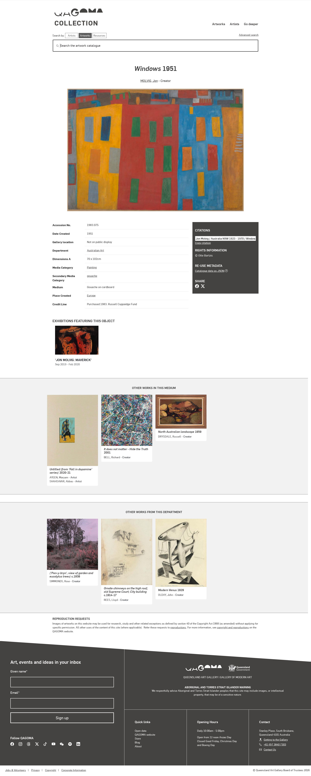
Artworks (218, 24)
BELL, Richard (112, 457)
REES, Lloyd (111, 599)
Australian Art (95, 250)
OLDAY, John (165, 594)
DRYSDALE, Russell (169, 436)
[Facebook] (197, 286)
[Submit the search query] (55, 45)
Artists (234, 24)
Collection (76, 22)
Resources (99, 35)
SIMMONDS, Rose (60, 581)
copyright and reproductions (233, 627)
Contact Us (270, 749)
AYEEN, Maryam (59, 477)
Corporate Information (73, 770)
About (138, 746)
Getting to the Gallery (276, 739)
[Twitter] (203, 286)
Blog (137, 742)
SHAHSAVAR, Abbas (61, 481)
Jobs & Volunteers (15, 770)
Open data (140, 730)
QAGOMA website (145, 734)
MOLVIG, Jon (149, 81)
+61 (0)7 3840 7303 (275, 744)
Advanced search (249, 34)
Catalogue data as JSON (209, 271)
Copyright (50, 770)
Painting (92, 267)
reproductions (178, 627)
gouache (92, 276)
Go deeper (251, 24)
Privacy (35, 770)
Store (138, 738)
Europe (91, 295)
